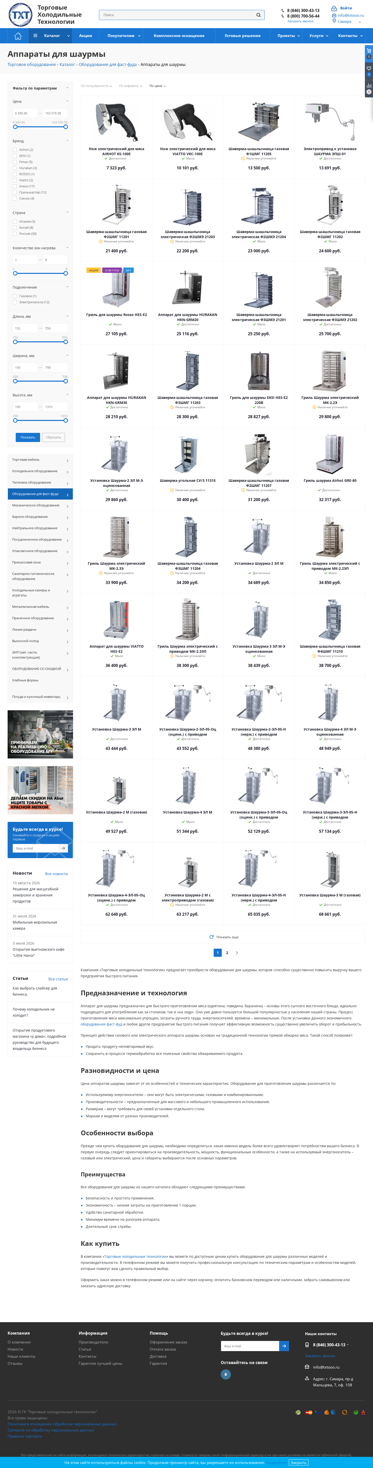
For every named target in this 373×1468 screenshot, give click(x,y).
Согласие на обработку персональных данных (51, 1429)
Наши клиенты (22, 1356)
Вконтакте (226, 1374)
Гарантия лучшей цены (100, 1363)
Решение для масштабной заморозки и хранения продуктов (35, 895)
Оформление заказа (168, 1342)
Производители (93, 1342)
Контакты (87, 1356)
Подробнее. (277, 1462)
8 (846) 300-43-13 (329, 1345)
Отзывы (15, 1363)
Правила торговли (25, 1436)
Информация (93, 1333)
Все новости (56, 873)
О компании (19, 1342)
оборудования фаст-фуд (101, 1024)
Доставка (158, 1356)
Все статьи (58, 978)
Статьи (85, 1349)
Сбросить (53, 437)
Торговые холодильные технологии (135, 1256)
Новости (15, 1349)
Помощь (159, 1333)
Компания (19, 1333)
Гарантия (158, 1363)
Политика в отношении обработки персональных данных (62, 1423)
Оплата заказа (163, 1349)
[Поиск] (258, 15)
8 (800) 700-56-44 (303, 15)
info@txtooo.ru (351, 15)
